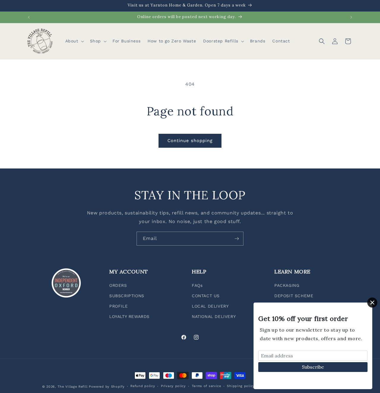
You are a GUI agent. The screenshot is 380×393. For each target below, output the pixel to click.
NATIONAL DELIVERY (214, 316)
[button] (74, 41)
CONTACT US (206, 295)
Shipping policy (241, 386)
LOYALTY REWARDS (129, 316)
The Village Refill (73, 387)
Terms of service (206, 386)
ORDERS (118, 285)
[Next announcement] (351, 17)
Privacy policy (173, 386)
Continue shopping (190, 140)
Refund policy (142, 386)
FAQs (197, 285)
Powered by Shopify (107, 387)
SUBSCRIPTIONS (126, 295)
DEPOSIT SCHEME (293, 295)
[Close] (372, 302)
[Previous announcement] (28, 17)
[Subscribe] (236, 239)
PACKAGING (286, 285)
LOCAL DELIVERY (210, 306)
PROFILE (118, 306)
